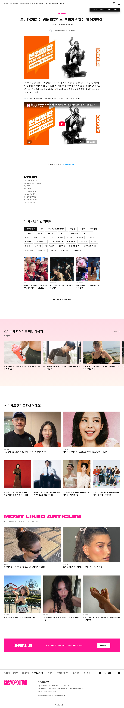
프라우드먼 (63, 233)
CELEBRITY (14, 3)
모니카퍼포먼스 (91, 237)
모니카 (27, 237)
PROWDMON (74, 233)
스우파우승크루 (51, 233)
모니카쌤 (60, 237)
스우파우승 (39, 233)
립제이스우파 (29, 250)
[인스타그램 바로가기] (100, 673)
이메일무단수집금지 (62, 673)
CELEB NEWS (24, 3)
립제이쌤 (93, 242)
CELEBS (31, 521)
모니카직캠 (28, 242)
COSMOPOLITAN (60, 31)
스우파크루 (82, 229)
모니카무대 (80, 237)
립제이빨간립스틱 (74, 246)
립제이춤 (27, 246)
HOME (6, 3)
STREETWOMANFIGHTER (56, 229)
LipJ (52, 237)
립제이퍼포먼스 (49, 246)
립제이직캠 (62, 246)
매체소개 (7, 673)
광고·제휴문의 (76, 673)
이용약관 (49, 673)
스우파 (41, 229)
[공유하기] (119, 3)
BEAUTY (22, 521)
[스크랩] (114, 3)
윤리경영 (87, 673)
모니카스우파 (71, 242)
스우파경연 (28, 233)
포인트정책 (25, 673)
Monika (36, 237)
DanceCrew (52, 250)
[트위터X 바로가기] (104, 673)
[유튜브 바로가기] (118, 673)
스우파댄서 (71, 229)
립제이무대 (38, 246)
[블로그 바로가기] (109, 673)
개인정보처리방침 (37, 673)
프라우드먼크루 (87, 233)
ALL (5, 521)
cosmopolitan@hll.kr (49, 691)
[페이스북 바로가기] (114, 673)
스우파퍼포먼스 (94, 229)
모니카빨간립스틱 (41, 242)
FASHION (12, 521)
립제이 (44, 237)
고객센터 (16, 673)
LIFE (38, 521)
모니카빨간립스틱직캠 (56, 242)
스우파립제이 (41, 250)
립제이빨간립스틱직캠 (90, 246)
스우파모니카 (83, 242)
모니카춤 (69, 237)
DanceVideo (64, 250)
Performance (77, 250)
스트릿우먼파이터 (30, 229)
